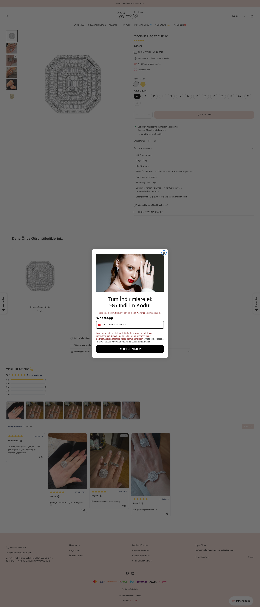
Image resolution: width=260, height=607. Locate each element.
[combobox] (101, 324)
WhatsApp (104, 318)
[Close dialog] (164, 252)
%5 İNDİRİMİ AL (130, 349)
